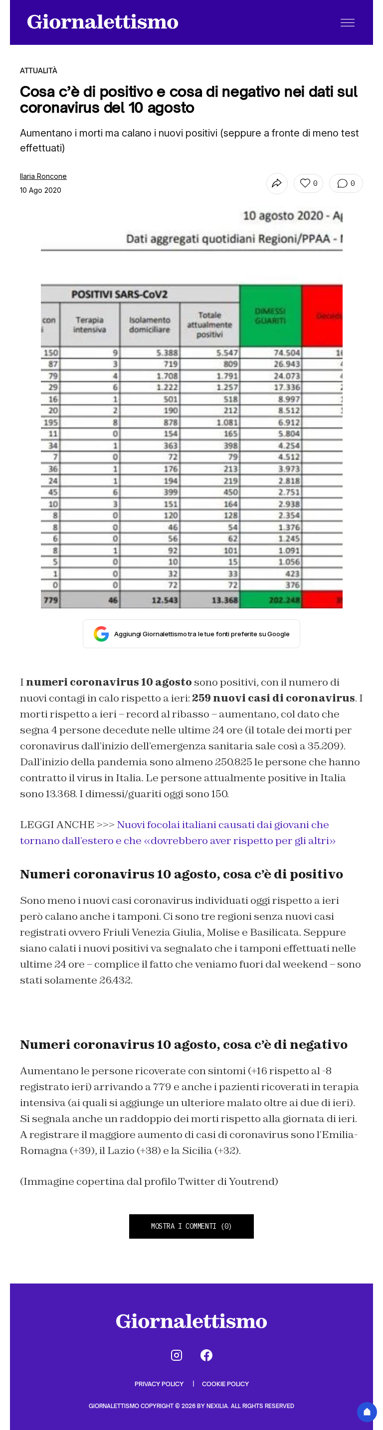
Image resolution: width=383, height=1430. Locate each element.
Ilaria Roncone (43, 176)
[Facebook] (206, 1355)
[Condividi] (277, 183)
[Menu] (348, 22)
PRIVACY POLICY (160, 1384)
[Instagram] (177, 1355)
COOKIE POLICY (225, 1384)
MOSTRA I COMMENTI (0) (191, 1226)
